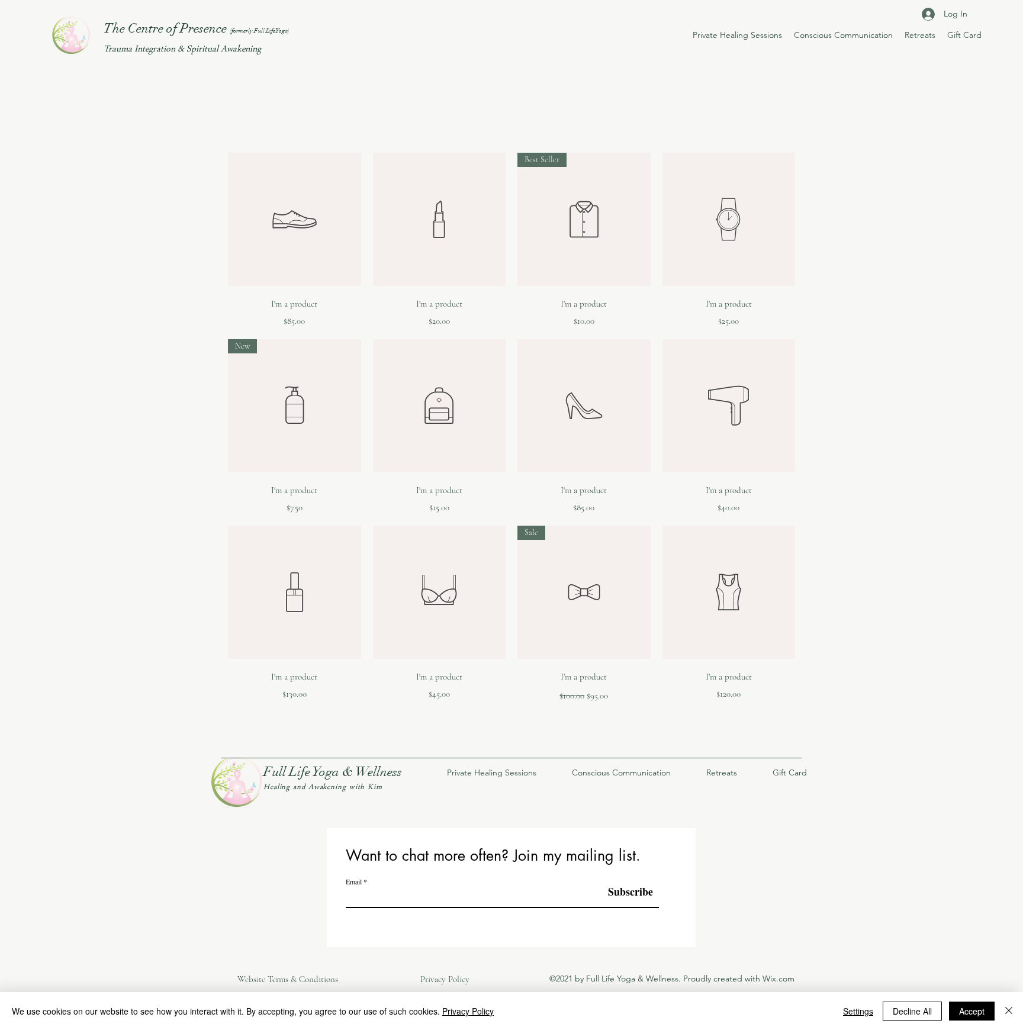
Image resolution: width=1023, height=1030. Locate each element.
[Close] (1009, 1011)
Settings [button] (858, 1011)
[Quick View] (294, 219)
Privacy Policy (468, 1011)
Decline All (912, 1011)
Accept (972, 1011)
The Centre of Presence (196, 28)
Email (354, 881)
